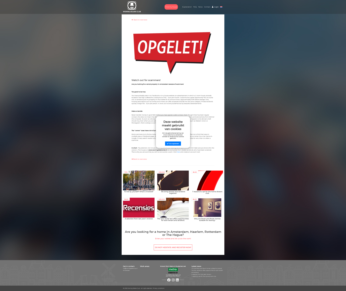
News (200, 7)
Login (216, 7)
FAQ (195, 7)
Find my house (171, 7)
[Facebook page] (169, 280)
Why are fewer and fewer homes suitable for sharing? (206, 268)
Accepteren (174, 143)
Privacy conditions (158, 288)
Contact (207, 7)
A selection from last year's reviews (201, 274)
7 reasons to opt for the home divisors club (203, 276)
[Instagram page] (173, 280)
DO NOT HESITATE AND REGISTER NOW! (173, 247)
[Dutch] (221, 7)
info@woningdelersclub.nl (130, 268)
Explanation (187, 7)
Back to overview (140, 20)
